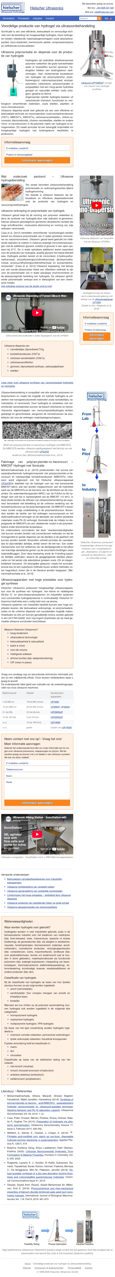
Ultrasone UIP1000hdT (92, 82)
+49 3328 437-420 (105, 7)
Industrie (37, 18)
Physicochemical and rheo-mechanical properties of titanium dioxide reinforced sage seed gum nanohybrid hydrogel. (40, 1192)
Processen (23, 18)
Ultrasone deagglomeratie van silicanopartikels (32, 907)
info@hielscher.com (104, 11)
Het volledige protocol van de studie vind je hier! (26, 286)
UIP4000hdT (57, 717)
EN (106, 18)
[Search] (99, 18)
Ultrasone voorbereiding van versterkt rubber (30, 886)
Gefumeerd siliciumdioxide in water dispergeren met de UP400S (37, 335)
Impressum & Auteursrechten (49, 1267)
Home (28, 1263)
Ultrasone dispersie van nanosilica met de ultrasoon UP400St (96, 240)
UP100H (55, 701)
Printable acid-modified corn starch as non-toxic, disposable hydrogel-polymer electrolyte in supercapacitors (40, 1138)
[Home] (13, 7)
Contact (50, 18)
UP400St (65, 706)
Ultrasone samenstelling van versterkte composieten (35, 891)
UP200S (44, 451)
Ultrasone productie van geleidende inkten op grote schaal (38, 903)
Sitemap (27, 1267)
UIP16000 (55, 722)
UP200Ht (55, 706)
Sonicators (8, 18)
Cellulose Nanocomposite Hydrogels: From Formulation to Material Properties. (40, 1153)
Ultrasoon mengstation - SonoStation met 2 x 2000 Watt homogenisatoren (37, 857)
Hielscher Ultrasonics (46, 7)
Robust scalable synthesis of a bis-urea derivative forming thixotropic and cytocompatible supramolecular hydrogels (40, 1173)
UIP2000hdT (57, 712)
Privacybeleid (74, 1267)
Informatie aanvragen (37, 160)
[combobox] (88, 18)
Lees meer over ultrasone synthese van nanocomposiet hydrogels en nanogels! (37, 384)
